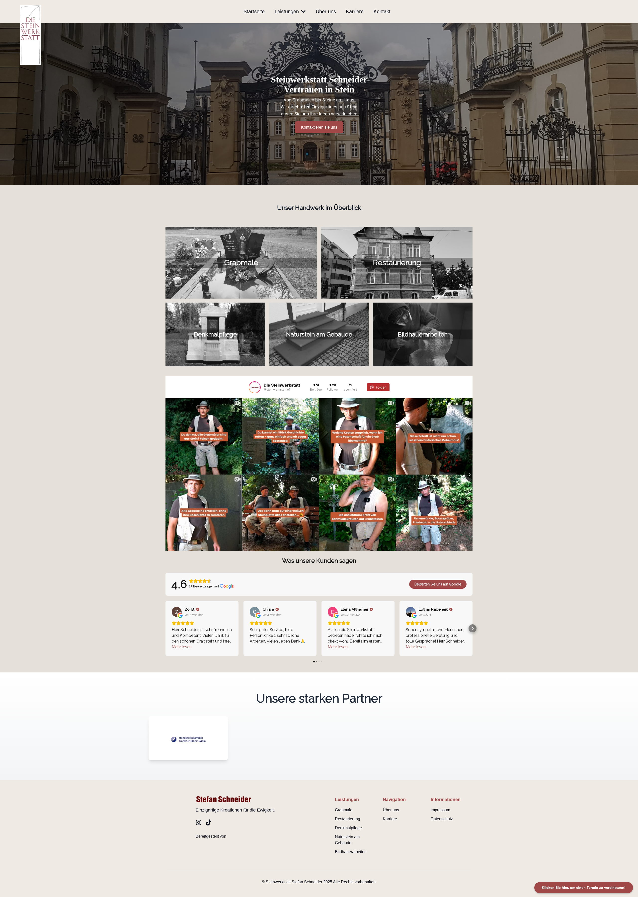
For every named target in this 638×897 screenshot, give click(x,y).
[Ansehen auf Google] (177, 612)
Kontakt (382, 11)
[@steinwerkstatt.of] (255, 387)
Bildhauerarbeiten (351, 852)
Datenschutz (442, 819)
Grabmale (343, 810)
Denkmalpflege (348, 828)
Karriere (355, 11)
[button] (165, 628)
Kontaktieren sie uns (319, 127)
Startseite (254, 11)
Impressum (440, 810)
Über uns (326, 11)
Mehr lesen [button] (182, 647)
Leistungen (287, 11)
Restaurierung (347, 819)
